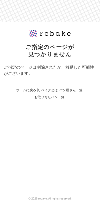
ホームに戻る (26, 90)
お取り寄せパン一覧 (49, 97)
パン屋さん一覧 (71, 90)
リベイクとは (48, 90)
